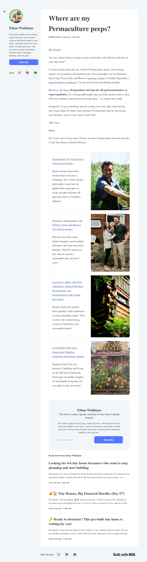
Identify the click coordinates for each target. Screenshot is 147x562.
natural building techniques (63, 82)
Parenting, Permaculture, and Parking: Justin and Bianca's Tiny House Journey (67, 225)
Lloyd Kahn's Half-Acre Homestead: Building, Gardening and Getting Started (68, 352)
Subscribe (24, 62)
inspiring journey (96, 78)
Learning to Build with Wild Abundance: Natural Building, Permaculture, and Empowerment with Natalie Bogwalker (68, 290)
